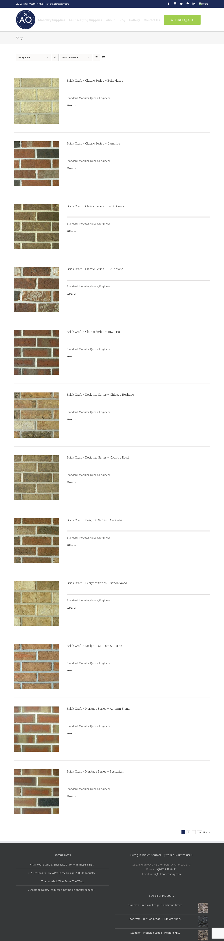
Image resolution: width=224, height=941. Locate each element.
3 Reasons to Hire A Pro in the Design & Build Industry (63, 873)
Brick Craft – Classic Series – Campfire (93, 143)
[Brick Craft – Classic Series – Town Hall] (36, 352)
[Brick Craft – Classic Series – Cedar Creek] (36, 226)
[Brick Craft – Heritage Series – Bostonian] (36, 792)
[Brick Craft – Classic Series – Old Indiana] (36, 289)
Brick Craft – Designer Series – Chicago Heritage (100, 394)
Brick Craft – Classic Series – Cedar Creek (95, 206)
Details (72, 105)
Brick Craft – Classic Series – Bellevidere (95, 80)
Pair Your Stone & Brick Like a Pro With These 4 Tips (63, 864)
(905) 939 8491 (36, 3)
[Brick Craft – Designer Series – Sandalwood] (36, 603)
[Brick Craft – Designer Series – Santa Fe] (36, 666)
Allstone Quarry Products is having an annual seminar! (62, 889)
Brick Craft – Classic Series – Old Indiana (95, 269)
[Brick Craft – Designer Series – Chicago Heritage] (36, 415)
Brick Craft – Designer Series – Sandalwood (97, 583)
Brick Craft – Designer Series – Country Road (98, 457)
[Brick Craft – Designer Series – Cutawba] (36, 540)
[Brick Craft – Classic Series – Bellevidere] (36, 101)
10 (199, 832)
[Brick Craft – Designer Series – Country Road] (36, 478)
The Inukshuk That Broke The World (62, 881)
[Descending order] (55, 57)
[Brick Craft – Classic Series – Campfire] (36, 164)
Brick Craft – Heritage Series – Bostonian (95, 771)
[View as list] (103, 57)
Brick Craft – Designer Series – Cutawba (94, 520)
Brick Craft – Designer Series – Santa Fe (94, 646)
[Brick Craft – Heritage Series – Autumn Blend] (36, 729)
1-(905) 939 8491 (166, 869)
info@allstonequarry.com (57, 3)
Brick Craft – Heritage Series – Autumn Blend (98, 708)
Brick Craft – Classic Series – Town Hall (94, 332)
